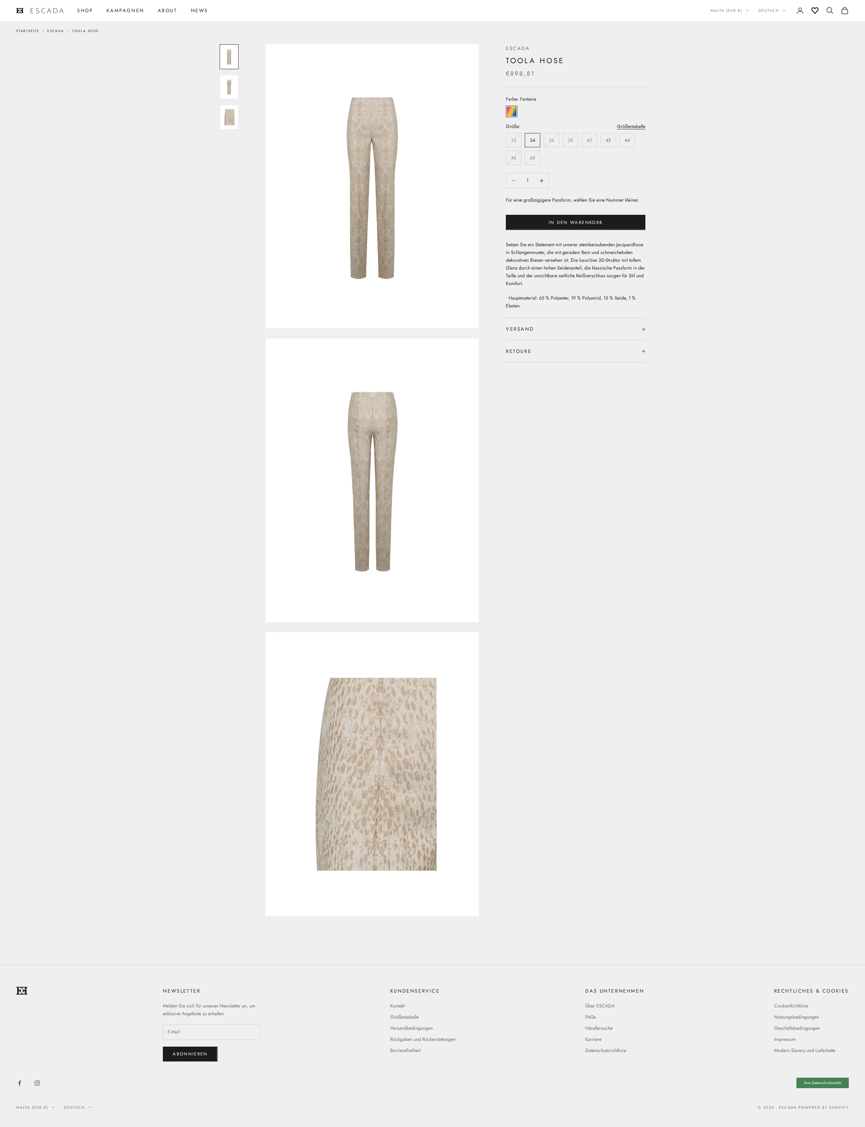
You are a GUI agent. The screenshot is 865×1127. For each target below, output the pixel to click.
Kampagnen (125, 10)
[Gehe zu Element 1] (229, 56)
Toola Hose (85, 30)
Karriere (593, 1039)
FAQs (590, 1017)
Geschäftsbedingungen (797, 1028)
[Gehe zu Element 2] (229, 87)
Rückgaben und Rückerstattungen (422, 1039)
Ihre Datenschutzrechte (822, 1082)
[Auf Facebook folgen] (19, 1083)
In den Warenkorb (575, 222)
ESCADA (55, 30)
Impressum (785, 1039)
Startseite (28, 30)
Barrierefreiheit (405, 1050)
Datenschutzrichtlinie (605, 1050)
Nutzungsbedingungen (796, 1017)
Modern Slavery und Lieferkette (804, 1050)
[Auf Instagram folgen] (37, 1083)
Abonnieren (190, 1054)
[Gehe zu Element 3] (229, 117)
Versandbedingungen (411, 1028)
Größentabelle (631, 126)
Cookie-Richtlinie (791, 1005)
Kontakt (397, 1005)
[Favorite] (815, 10)
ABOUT (167, 10)
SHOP (85, 10)
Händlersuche (599, 1028)
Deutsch (769, 10)
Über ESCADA (600, 1005)
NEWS (199, 10)
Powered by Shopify (823, 1107)
